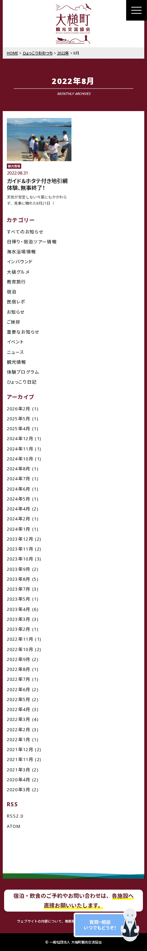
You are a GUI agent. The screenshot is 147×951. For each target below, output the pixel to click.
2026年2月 (19, 409)
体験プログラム (23, 372)
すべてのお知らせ (25, 232)
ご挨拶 (14, 322)
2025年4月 (19, 428)
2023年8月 (19, 579)
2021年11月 (20, 759)
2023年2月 (19, 629)
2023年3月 (19, 619)
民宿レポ (16, 302)
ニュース (16, 352)
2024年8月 (19, 469)
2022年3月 (19, 719)
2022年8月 (19, 669)
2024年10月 (20, 459)
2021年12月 (20, 749)
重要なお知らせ (23, 332)
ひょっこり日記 (22, 382)
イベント (15, 342)
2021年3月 (19, 770)
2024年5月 (19, 499)
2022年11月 (20, 639)
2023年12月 (20, 539)
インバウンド (20, 261)
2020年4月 (19, 780)
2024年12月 (20, 438)
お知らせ (16, 312)
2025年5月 (19, 419)
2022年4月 (19, 709)
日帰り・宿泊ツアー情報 (32, 242)
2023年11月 (20, 549)
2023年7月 (19, 589)
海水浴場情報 (21, 252)
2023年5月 (19, 599)
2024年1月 (19, 529)
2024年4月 (19, 509)
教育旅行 (16, 282)
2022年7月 (19, 679)
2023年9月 (19, 569)
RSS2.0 (15, 816)
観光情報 (16, 362)
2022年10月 (20, 649)
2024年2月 (19, 519)
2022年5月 (19, 699)
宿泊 (12, 292)
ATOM (14, 826)
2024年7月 (19, 479)
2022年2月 (19, 729)
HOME (12, 53)
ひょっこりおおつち (38, 53)
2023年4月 (19, 609)
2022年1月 (19, 739)
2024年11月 (20, 449)
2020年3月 (19, 789)
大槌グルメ (18, 272)
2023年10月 (20, 559)
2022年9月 (19, 659)
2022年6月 (19, 689)
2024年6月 (19, 489)
